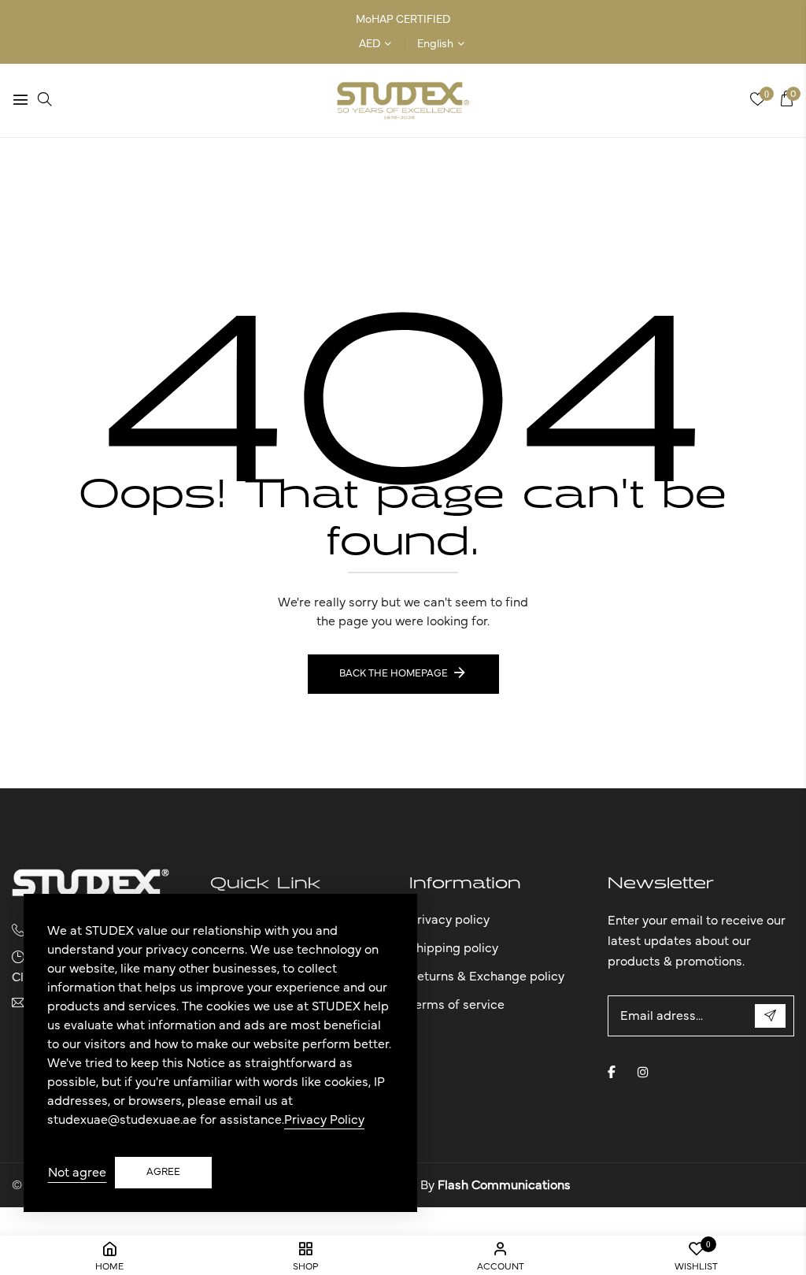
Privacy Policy (324, 1120)
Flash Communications (504, 1185)
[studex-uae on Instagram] (643, 1072)
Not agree (77, 1172)
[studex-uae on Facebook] (611, 1072)
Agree (163, 1172)
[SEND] (770, 1016)
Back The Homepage (393, 674)
